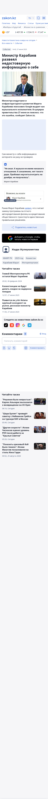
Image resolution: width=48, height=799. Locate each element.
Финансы (22, 23)
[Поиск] (38, 18)
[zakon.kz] (9, 18)
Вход (44, 334)
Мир (14, 23)
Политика (6, 23)
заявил (28, 208)
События (18, 43)
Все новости (7, 43)
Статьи (31, 23)
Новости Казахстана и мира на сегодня (18, 40)
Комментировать (37, 348)
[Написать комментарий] (24, 340)
